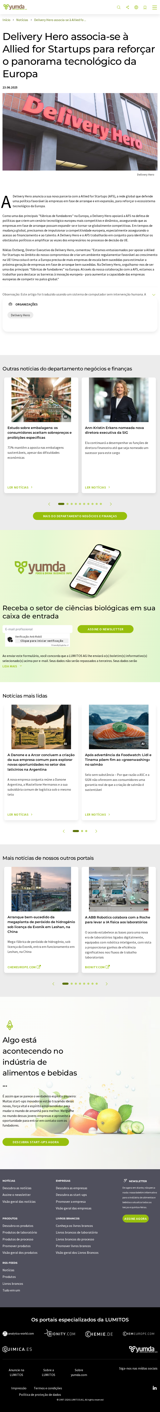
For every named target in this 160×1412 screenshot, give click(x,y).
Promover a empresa (71, 1201)
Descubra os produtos (17, 1226)
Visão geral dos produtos (20, 1252)
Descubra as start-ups (71, 1195)
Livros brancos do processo (75, 1239)
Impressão (18, 1388)
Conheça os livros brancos (74, 1226)
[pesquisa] (119, 7)
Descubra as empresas (71, 1188)
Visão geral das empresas (73, 1208)
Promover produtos (16, 1246)
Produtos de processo (17, 1239)
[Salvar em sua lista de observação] (145, 7)
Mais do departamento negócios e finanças (80, 516)
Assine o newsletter (105, 629)
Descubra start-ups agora (36, 1142)
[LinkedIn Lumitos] (155, 1388)
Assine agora (135, 1218)
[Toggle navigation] (155, 8)
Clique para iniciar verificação (41, 641)
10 (101, 504)
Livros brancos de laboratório (77, 1232)
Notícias (8, 1270)
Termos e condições (48, 1388)
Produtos (9, 1277)
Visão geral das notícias (19, 1201)
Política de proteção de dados (40, 1394)
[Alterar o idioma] (136, 7)
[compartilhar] (127, 7)
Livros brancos (12, 1283)
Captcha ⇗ (60, 645)
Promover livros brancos (73, 1246)
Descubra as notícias (16, 1188)
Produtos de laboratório (19, 1232)
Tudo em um (11, 1290)
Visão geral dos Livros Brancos (77, 1252)
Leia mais (10, 666)
